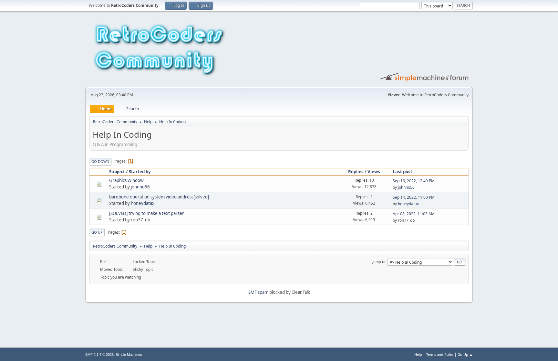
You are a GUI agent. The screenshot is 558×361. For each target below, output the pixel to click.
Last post (402, 172)
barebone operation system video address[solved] (159, 197)
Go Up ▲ (465, 354)
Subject (117, 172)
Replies (356, 172)
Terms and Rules (439, 354)
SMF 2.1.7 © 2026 (99, 354)
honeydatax (142, 203)
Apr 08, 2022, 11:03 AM (414, 214)
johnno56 (140, 187)
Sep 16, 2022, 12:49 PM (414, 181)
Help (418, 354)
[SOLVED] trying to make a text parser (146, 213)
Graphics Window (126, 180)
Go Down (100, 161)
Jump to (379, 261)
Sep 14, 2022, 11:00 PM (414, 197)
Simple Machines (129, 354)
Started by (140, 172)
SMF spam (258, 292)
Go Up (97, 232)
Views (373, 172)
